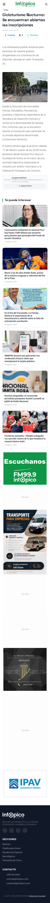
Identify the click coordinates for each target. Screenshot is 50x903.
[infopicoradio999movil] (25, 468)
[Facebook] (4, 830)
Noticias (6, 844)
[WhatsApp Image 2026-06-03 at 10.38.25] (25, 542)
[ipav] (25, 783)
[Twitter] (18, 830)
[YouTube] (24, 830)
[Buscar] (46, 4)
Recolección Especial (12, 852)
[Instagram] (11, 830)
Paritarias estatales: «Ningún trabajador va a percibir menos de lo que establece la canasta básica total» (25, 439)
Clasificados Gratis (11, 848)
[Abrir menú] (4, 4)
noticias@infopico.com (17, 879)
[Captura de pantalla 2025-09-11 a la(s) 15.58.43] (25, 669)
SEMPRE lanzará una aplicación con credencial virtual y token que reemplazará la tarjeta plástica (22, 358)
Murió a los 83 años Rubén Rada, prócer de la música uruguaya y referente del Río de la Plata (24, 276)
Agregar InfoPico (26, 186)
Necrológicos (8, 856)
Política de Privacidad (37, 896)
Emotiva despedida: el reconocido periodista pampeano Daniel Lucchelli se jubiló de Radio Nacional (24, 399)
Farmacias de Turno (11, 860)
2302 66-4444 (13, 874)
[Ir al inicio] (25, 4)
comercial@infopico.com (18, 883)
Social (6, 10)
